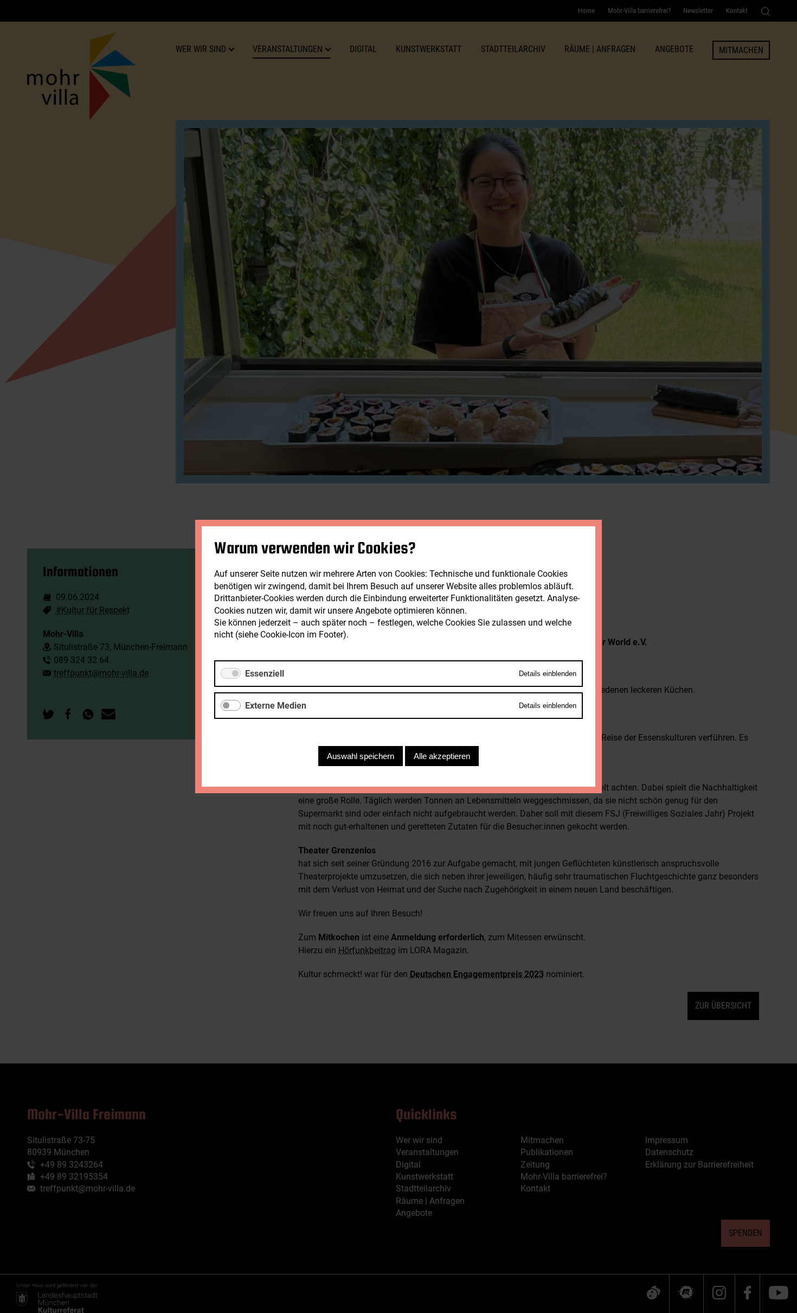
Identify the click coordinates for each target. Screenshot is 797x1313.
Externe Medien (275, 705)
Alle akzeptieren (442, 756)
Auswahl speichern (360, 756)
